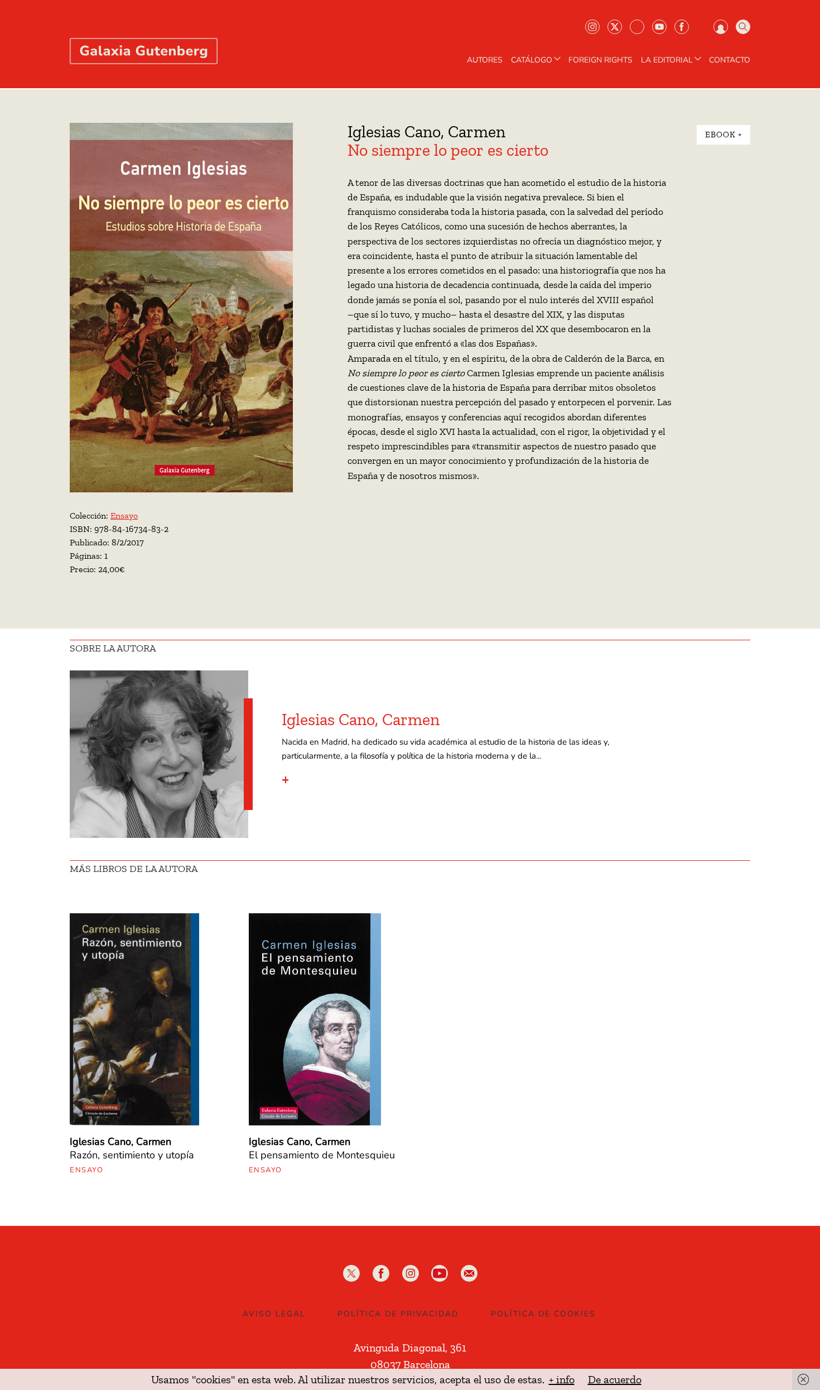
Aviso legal (274, 1313)
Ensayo (124, 515)
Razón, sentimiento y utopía (132, 1155)
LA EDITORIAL (667, 60)
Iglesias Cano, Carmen (426, 132)
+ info (562, 1379)
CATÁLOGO (531, 60)
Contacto (729, 60)
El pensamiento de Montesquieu (322, 1155)
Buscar (743, 27)
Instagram (592, 27)
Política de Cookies (543, 1313)
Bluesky (637, 27)
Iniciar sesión (720, 27)
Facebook (681, 27)
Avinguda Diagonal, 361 (410, 1347)
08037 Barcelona (410, 1364)
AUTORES (485, 60)
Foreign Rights (600, 60)
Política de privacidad (398, 1313)
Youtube (659, 27)
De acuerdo (614, 1379)
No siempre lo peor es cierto (448, 150)
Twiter (614, 27)
